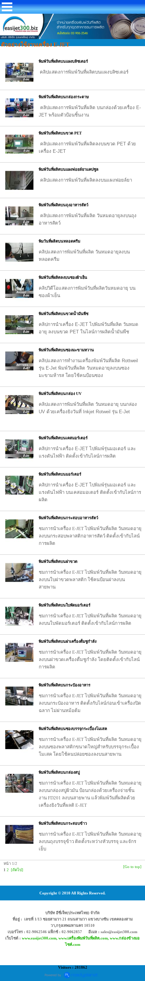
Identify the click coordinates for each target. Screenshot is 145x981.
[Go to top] (132, 866)
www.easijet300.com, (40, 938)
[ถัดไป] (17, 870)
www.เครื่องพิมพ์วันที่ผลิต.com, (84, 938)
